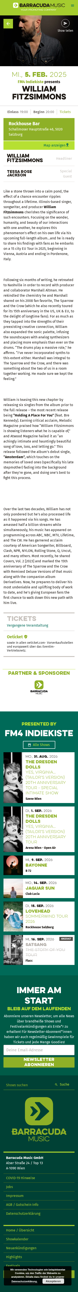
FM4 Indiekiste (31, 81)
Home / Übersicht (20, 1230)
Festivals (13, 1266)
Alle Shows (41, 745)
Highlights (14, 1257)
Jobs (9, 1187)
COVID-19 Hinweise (20, 1178)
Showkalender (17, 1239)
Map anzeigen (54, 145)
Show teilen (65, 31)
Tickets (65, 112)
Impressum (15, 1196)
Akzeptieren (53, 1281)
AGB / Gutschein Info (22, 1205)
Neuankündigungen (21, 1248)
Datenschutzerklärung (23, 1213)
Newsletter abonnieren (39, 1062)
